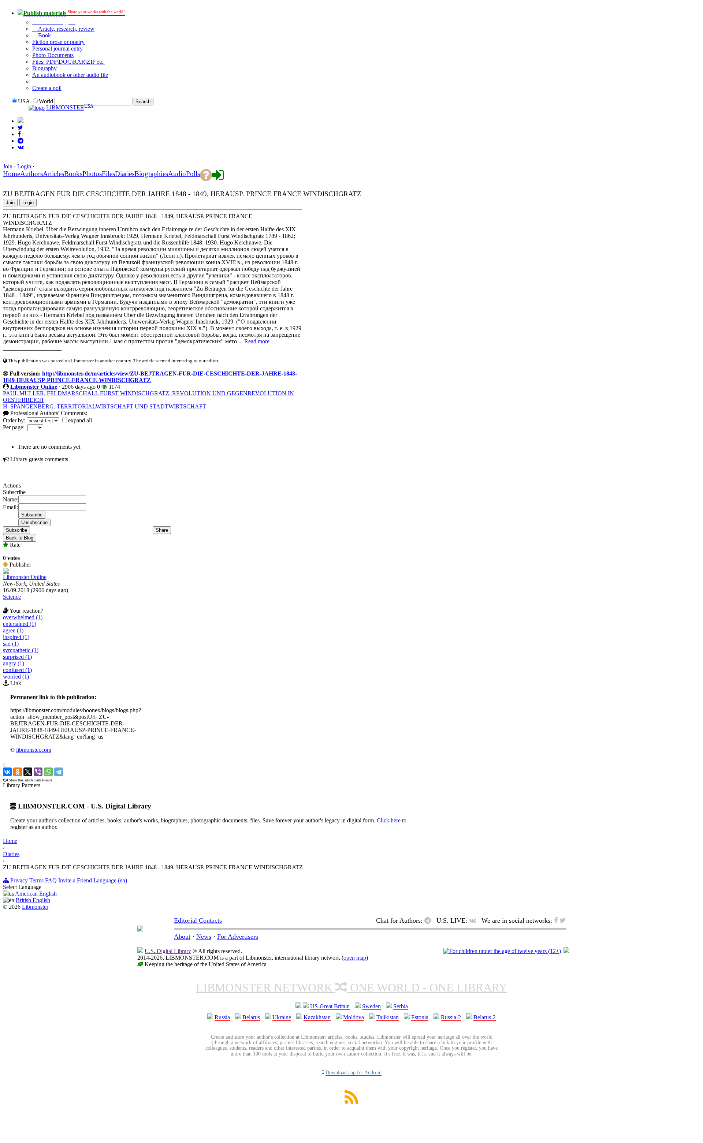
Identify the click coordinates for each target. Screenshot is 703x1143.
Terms (36, 880)
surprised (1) (17, 657)
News (203, 936)
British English (33, 900)
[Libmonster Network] (502, 951)
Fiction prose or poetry (58, 42)
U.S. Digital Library (168, 951)
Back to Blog (19, 538)
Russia (222, 1017)
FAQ (51, 880)
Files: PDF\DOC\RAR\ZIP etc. (68, 62)
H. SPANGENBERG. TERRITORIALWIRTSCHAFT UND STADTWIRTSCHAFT (104, 406)
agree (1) (13, 630)
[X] (27, 771)
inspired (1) (16, 637)
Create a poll (47, 88)
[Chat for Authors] (20, 141)
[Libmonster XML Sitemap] (351, 1102)
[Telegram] (58, 771)
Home (10, 841)
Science (12, 597)
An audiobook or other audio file (70, 75)
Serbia (400, 1006)
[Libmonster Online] (6, 572)
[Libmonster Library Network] (566, 951)
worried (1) (16, 676)
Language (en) (110, 880)
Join (7, 166)
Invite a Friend (75, 880)
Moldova (353, 1017)
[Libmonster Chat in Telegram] (429, 920)
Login (24, 166)
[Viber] (38, 771)
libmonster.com (33, 750)
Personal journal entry (57, 48)
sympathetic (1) (20, 650)
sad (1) (11, 643)
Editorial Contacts (198, 920)
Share (162, 530)
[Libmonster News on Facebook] (19, 134)
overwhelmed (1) (22, 617)
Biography (44, 68)
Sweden (371, 1006)
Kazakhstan (317, 1017)
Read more (256, 341)
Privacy (19, 880)
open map (354, 958)
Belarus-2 (484, 1017)
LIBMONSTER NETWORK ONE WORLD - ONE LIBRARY (351, 987)
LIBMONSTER (65, 108)
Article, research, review (65, 29)
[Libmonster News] (20, 127)
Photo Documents (53, 55)
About (182, 936)
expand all (80, 420)
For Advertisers (237, 936)
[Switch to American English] (20, 121)
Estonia (419, 1017)
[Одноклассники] (17, 771)
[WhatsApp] (48, 771)
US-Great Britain (330, 1006)
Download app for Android (354, 1072)
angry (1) (13, 663)
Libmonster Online (33, 387)
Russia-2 (451, 1017)
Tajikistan (387, 1017)
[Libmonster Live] (21, 147)
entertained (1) (19, 624)
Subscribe (16, 530)
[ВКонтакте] (7, 771)
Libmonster (35, 907)
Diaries (11, 854)
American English (36, 893)
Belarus (251, 1017)
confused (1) (17, 670)
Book (44, 35)
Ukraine (281, 1017)
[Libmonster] (140, 929)
